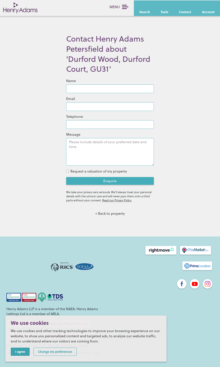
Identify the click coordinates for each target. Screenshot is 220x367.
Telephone (74, 116)
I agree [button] (20, 351)
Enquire (110, 181)
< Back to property (110, 213)
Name (71, 80)
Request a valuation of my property (98, 171)
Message (73, 134)
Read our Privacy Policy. (117, 200)
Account (208, 11)
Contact (185, 11)
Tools (164, 11)
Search (144, 11)
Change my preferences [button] (55, 351)
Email (70, 98)
